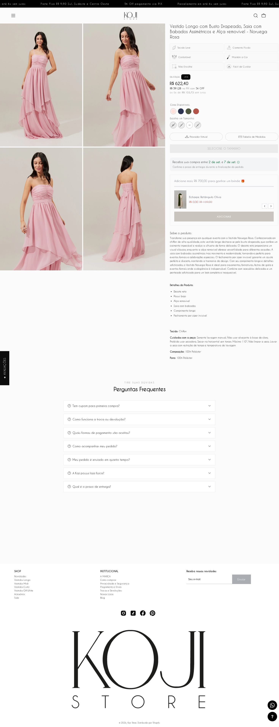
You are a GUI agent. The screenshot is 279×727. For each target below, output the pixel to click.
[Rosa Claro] (173, 111)
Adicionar (224, 216)
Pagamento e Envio (110, 587)
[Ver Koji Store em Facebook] (143, 613)
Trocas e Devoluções (111, 590)
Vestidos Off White (23, 590)
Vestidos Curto (21, 587)
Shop (17, 571)
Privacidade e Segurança (114, 583)
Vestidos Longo (22, 580)
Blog (102, 597)
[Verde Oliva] (188, 111)
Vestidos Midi (21, 583)
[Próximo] (271, 206)
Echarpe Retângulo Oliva (205, 197)
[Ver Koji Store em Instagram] (123, 613)
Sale (16, 597)
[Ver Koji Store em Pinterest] (152, 613)
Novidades (20, 576)
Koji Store (132, 723)
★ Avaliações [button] (4, 368)
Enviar (241, 579)
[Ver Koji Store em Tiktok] (133, 613)
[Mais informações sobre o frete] (238, 162)
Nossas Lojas (106, 594)
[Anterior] (264, 206)
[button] (256, 16)
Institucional (109, 571)
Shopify (156, 723)
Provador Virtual (198, 136)
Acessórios (19, 594)
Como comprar (108, 580)
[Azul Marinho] (181, 111)
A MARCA (105, 576)
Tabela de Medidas (254, 136)
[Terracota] (196, 111)
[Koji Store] (131, 15)
